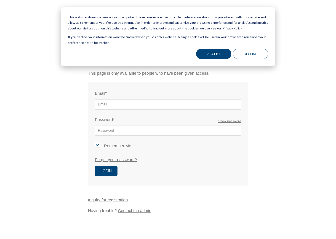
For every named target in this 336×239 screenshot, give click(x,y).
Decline (250, 54)
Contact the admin (134, 210)
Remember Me (117, 146)
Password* (105, 119)
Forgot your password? (116, 160)
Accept (213, 54)
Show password (229, 121)
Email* (101, 93)
